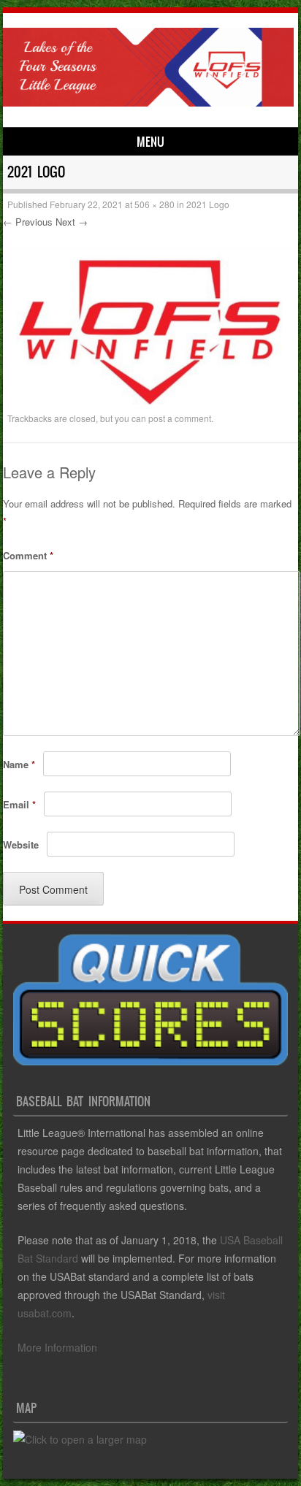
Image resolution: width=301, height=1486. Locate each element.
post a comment (179, 418)
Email (19, 804)
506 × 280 (154, 204)
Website (21, 844)
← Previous (28, 222)
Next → (72, 222)
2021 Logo (207, 204)
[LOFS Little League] (148, 102)
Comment (28, 555)
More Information (57, 1347)
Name (19, 764)
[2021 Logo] (150, 400)
